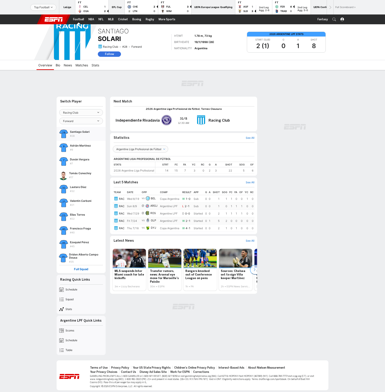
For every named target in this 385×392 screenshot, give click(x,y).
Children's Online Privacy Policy (194, 367)
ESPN (54, 19)
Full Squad (81, 269)
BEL (153, 198)
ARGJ (154, 205)
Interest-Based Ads (231, 367)
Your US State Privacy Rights (152, 367)
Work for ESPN (180, 372)
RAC (122, 198)
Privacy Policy (120, 367)
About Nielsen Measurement (266, 367)
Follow (109, 54)
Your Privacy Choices (103, 372)
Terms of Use (99, 367)
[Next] (330, 7)
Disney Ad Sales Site (153, 372)
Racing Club (110, 46)
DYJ (153, 227)
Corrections (201, 372)
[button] (334, 19)
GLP (153, 220)
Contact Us (128, 372)
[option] (129, 270)
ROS (153, 213)
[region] (204, 168)
